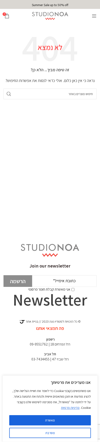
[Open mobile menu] (94, 16)
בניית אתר (31, 321)
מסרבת (50, 433)
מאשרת (50, 420)
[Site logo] (50, 15)
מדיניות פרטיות (70, 408)
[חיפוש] (8, 94)
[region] (50, 408)
